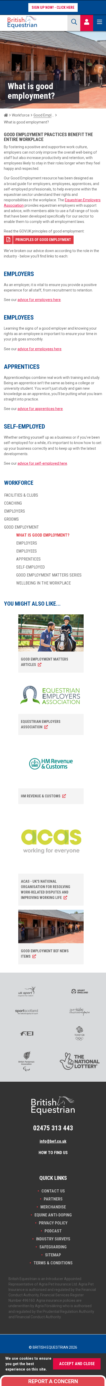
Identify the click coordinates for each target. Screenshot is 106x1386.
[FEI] (26, 1033)
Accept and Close (77, 1363)
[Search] (73, 22)
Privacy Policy (53, 1223)
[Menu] (99, 22)
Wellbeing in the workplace (43, 583)
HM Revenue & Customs (40, 796)
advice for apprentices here (40, 409)
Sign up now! (43, 7)
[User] (86, 22)
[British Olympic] (79, 1033)
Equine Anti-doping (53, 1215)
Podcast (53, 1231)
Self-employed (30, 567)
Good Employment (43, 115)
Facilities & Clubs (21, 495)
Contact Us (53, 1191)
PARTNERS (53, 1199)
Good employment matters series (49, 575)
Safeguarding (53, 1247)
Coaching (13, 503)
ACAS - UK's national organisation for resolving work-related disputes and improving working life (45, 889)
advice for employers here (39, 300)
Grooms (11, 519)
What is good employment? (42, 535)
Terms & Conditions (53, 1262)
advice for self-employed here (42, 463)
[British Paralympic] (26, 1061)
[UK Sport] (26, 991)
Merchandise (53, 1207)
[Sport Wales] (79, 1011)
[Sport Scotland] (26, 1011)
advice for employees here (39, 349)
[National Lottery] (79, 1061)
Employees (26, 551)
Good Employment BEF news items (45, 953)
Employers (14, 511)
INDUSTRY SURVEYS (53, 1239)
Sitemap (53, 1255)
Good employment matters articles (44, 662)
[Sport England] (79, 991)
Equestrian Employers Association (40, 724)
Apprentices (28, 559)
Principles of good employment (43, 240)
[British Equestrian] (33, 22)
